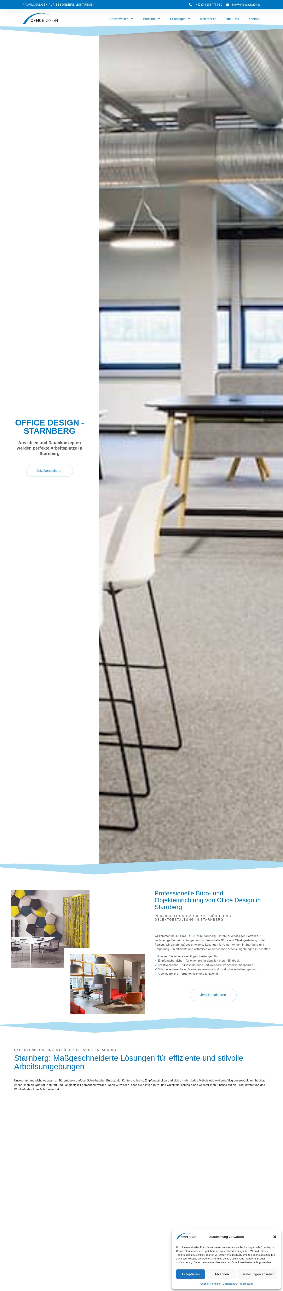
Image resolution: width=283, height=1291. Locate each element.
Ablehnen (222, 1274)
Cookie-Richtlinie (210, 1283)
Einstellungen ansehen (258, 1274)
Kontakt (254, 19)
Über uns (232, 19)
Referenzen (208, 19)
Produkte (149, 19)
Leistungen (177, 19)
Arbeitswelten (118, 19)
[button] (275, 1237)
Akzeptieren (190, 1274)
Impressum (246, 1283)
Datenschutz (230, 1283)
